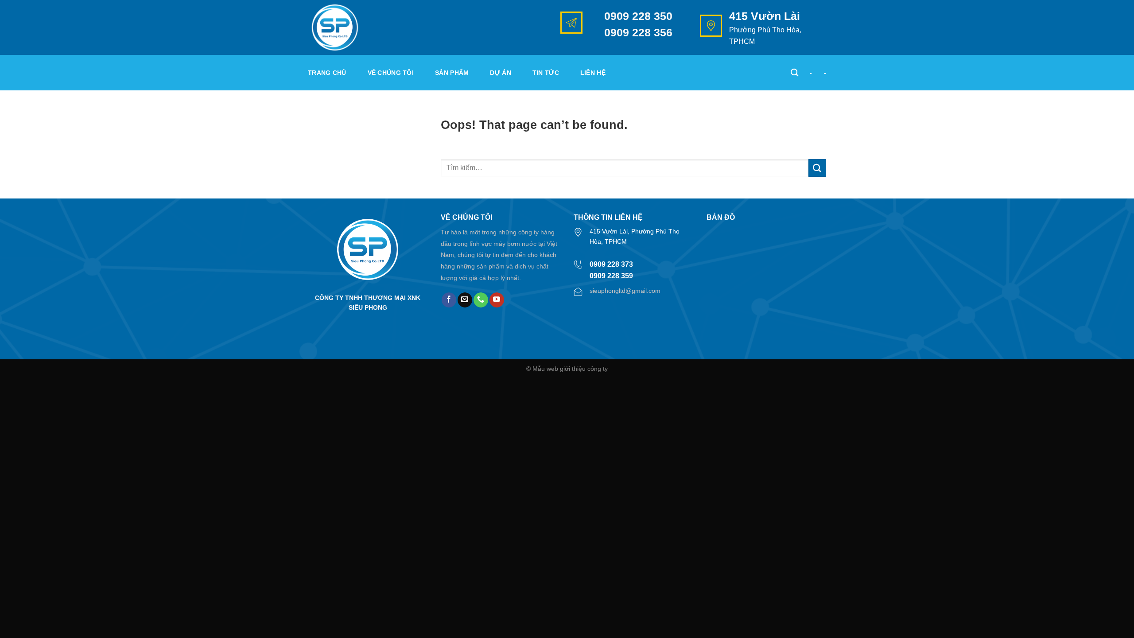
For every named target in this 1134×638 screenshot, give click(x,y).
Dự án (500, 72)
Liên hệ (593, 72)
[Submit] (817, 167)
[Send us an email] (465, 299)
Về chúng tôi (391, 72)
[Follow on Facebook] (449, 299)
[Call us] (481, 299)
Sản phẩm (452, 72)
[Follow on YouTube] (496, 299)
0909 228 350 (638, 16)
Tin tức (545, 72)
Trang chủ (327, 72)
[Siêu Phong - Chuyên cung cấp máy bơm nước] (352, 27)
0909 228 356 (638, 32)
